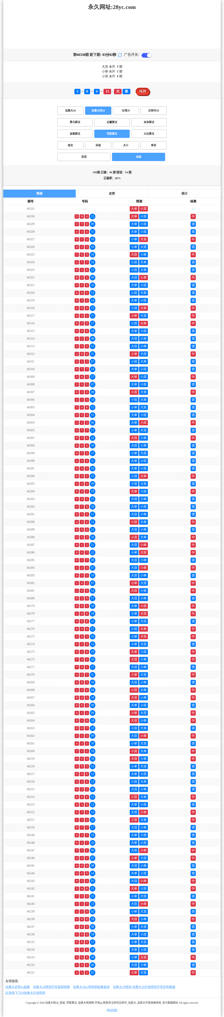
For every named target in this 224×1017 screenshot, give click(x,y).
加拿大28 (70, 110)
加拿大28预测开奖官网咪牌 (51, 987)
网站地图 (112, 1010)
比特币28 (153, 110)
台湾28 (126, 110)
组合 (70, 145)
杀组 (98, 145)
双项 (84, 156)
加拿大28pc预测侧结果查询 (91, 987)
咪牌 (142, 91)
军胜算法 (112, 133)
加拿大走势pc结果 (17, 987)
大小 (125, 145)
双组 (138, 156)
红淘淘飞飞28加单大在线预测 (25, 993)
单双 (153, 145)
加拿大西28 (98, 110)
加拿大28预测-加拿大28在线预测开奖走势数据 (144, 987)
